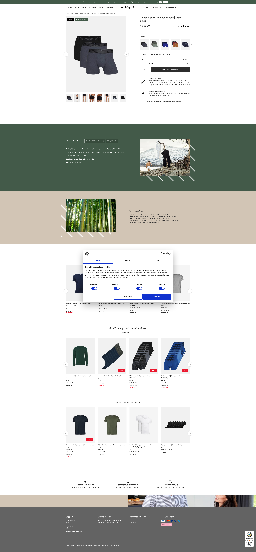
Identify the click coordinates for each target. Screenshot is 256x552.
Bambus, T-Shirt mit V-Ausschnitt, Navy (78, 303)
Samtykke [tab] (98, 260)
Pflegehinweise (112, 141)
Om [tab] (158, 260)
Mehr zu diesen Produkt (74, 141)
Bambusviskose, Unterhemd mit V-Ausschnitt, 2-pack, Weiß (140, 446)
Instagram (133, 522)
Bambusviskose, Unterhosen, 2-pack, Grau (111, 303)
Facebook (133, 520)
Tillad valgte (128, 296)
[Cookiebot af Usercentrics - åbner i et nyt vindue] (162, 253)
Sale (147, 7)
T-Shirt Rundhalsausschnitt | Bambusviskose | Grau (175, 304)
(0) (187, 7)
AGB (67, 529)
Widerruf (68, 522)
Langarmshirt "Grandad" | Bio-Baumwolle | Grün (79, 377)
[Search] (180, 7)
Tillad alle (156, 296)
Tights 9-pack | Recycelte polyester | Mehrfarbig (141, 377)
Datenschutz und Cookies (74, 531)
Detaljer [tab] (128, 260)
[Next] (126, 54)
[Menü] (253, 532)
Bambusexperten (171, 7)
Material (95, 141)
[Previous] (66, 54)
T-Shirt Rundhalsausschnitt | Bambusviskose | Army (112, 446)
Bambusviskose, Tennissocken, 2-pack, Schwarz (142, 304)
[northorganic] (128, 7)
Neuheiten (110, 7)
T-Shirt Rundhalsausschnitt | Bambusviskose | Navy (80, 446)
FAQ (67, 524)
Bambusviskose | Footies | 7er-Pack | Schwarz (175, 445)
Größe (142, 59)
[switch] (117, 288)
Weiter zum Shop (128, 332)
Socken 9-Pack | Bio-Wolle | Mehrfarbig (110, 376)
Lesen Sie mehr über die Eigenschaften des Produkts (164, 101)
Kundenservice (70, 520)
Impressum (69, 527)
